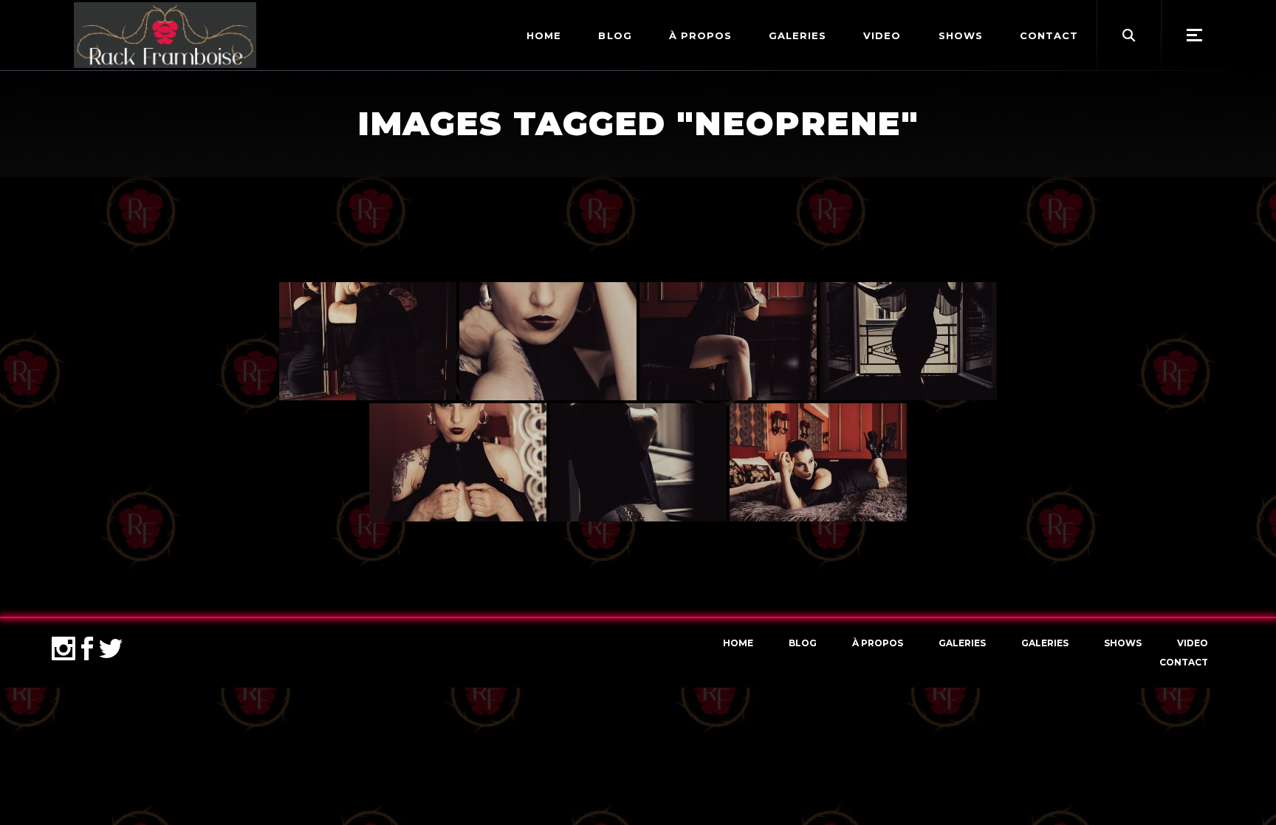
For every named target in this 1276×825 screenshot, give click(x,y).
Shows (1123, 642)
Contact (1183, 662)
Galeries (962, 642)
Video (1192, 642)
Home (738, 642)
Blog (803, 642)
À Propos (877, 642)
